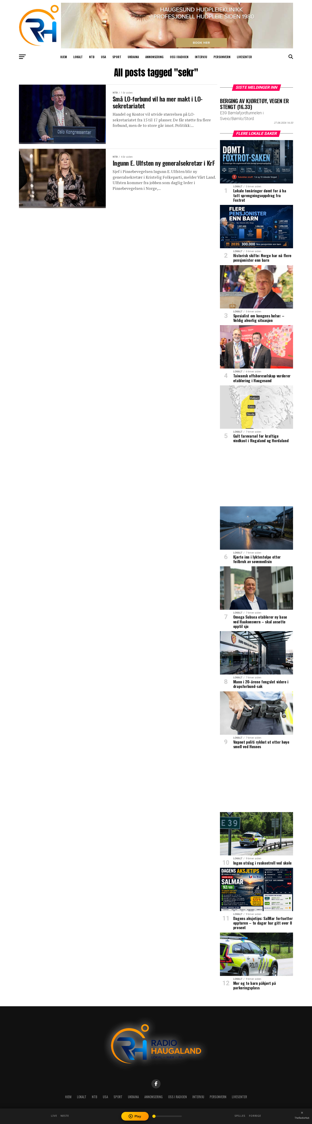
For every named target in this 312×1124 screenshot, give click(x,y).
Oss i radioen (179, 56)
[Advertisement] (256, 476)
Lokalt (78, 56)
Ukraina (133, 56)
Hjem (63, 56)
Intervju (201, 56)
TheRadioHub (302, 1117)
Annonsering (154, 56)
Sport (116, 56)
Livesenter (244, 56)
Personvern (222, 56)
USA (103, 56)
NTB (92, 56)
